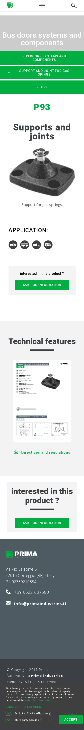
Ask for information (42, 285)
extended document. (39, 700)
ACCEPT (71, 719)
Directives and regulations (45, 452)
